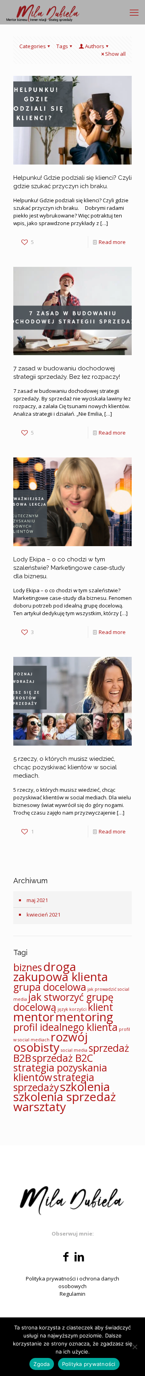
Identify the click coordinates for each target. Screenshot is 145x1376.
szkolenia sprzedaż (64, 1097)
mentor (33, 1017)
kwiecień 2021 (43, 914)
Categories (32, 46)
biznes (27, 967)
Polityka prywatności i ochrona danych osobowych (72, 1282)
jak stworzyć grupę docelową (63, 1002)
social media (74, 1050)
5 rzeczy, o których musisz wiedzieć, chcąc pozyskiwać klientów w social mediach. (65, 767)
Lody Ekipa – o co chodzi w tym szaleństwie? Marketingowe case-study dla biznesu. (69, 568)
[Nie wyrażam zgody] (135, 1347)
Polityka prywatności (89, 1364)
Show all (115, 53)
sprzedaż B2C (62, 1058)
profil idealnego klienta (65, 1027)
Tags (62, 46)
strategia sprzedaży (53, 1082)
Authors (94, 46)
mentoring (84, 1017)
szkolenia (85, 1087)
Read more (112, 242)
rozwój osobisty (50, 1042)
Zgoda (41, 1364)
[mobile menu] (134, 12)
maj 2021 (37, 900)
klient (100, 1007)
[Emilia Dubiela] (43, 12)
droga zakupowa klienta (60, 972)
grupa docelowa (49, 987)
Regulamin (72, 1293)
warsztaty (39, 1107)
